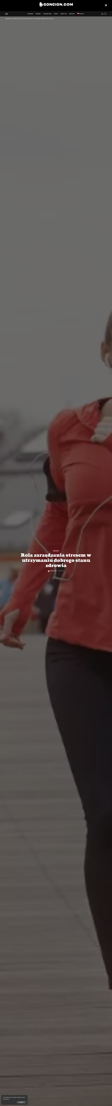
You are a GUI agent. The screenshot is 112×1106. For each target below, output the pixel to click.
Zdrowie (56, 550)
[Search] (105, 13)
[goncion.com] (56, 5)
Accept (21, 1102)
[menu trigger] (7, 13)
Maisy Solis (53, 570)
